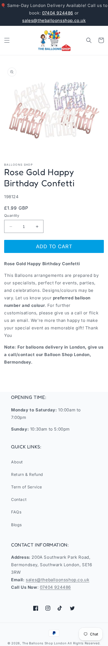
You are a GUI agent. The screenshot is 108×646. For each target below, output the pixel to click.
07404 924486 (57, 13)
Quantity (11, 215)
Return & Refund (27, 474)
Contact (19, 499)
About (17, 461)
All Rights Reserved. (84, 643)
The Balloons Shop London (44, 643)
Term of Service (26, 486)
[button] (7, 40)
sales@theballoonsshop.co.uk (54, 20)
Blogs (16, 524)
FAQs (16, 512)
